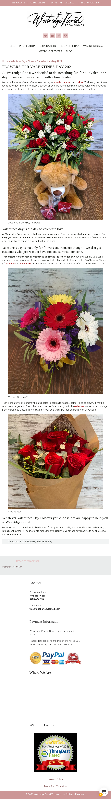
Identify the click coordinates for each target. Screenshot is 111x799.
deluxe (80, 82)
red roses (79, 406)
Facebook (58, 35)
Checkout (70, 3)
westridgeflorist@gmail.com (44, 609)
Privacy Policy (55, 778)
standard (58, 82)
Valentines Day (18, 61)
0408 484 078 (36, 599)
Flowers (31, 541)
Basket (55, 3)
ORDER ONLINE (38, 3)
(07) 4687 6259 (37, 595)
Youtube (52, 35)
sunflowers (25, 263)
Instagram (65, 35)
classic (68, 82)
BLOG (23, 541)
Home (5, 61)
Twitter (45, 35)
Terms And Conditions (55, 786)
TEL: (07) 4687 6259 (90, 3)
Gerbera (10, 263)
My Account (18, 3)
